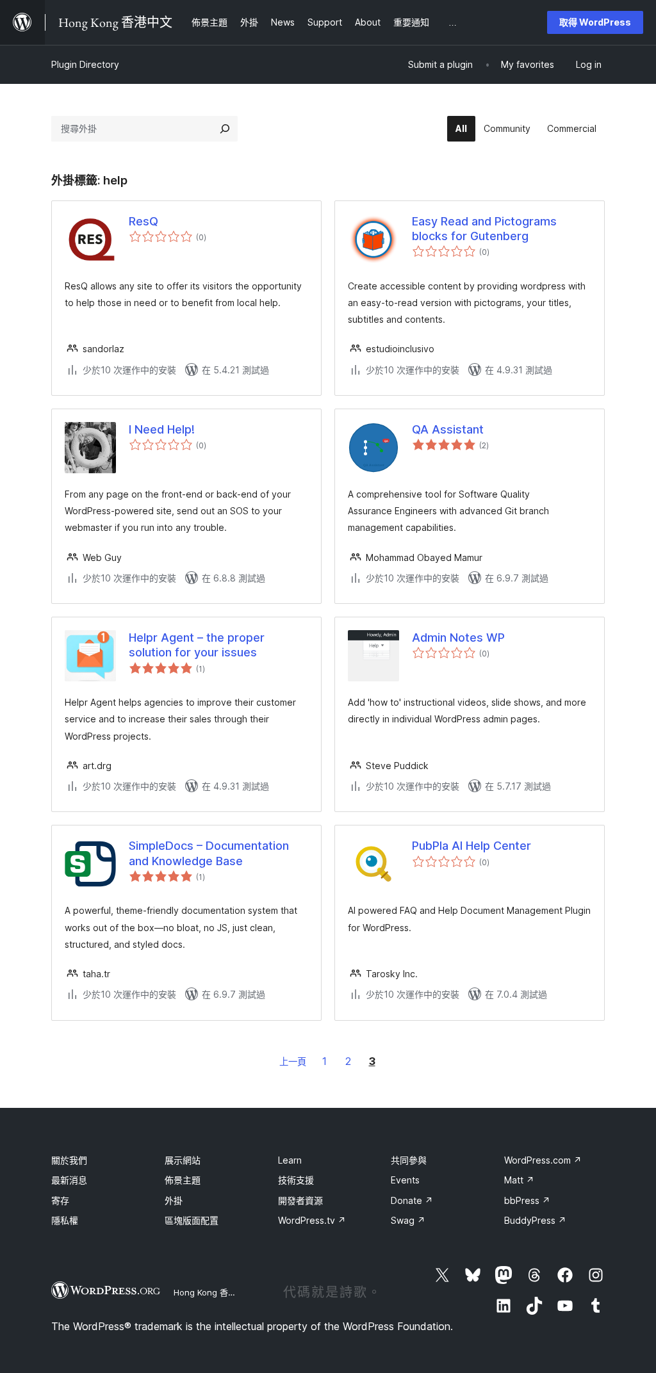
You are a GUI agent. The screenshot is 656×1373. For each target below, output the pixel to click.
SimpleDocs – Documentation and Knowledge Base (209, 853)
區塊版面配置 (191, 1220)
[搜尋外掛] (225, 129)
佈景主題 (183, 1179)
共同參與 (409, 1160)
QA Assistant (448, 429)
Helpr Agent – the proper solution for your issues (197, 645)
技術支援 (296, 1179)
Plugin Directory (85, 64)
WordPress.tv (312, 1220)
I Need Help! (162, 429)
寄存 (60, 1200)
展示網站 (183, 1160)
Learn (290, 1160)
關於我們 (69, 1160)
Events (405, 1179)
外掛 (174, 1200)
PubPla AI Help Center (471, 845)
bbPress (527, 1200)
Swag (408, 1220)
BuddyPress (535, 1220)
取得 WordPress (595, 22)
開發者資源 (300, 1200)
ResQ (143, 221)
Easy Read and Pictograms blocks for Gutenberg (484, 229)
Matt (519, 1179)
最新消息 (69, 1179)
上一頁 (292, 1061)
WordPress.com (543, 1160)
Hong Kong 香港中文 (213, 1292)
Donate (412, 1200)
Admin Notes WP (458, 637)
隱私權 (64, 1220)
